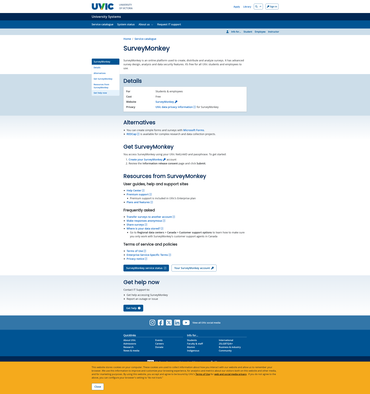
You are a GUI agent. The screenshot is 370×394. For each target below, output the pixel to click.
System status (126, 24)
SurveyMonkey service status (144, 268)
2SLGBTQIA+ (226, 343)
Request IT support (169, 24)
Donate (159, 347)
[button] (258, 6)
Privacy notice (135, 258)
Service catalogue (102, 24)
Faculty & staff (195, 343)
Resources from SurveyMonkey (101, 86)
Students (192, 340)
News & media (131, 350)
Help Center (134, 190)
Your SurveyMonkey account (192, 268)
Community (225, 350)
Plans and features (138, 202)
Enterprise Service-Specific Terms (147, 255)
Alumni (191, 347)
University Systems (106, 16)
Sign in (273, 6)
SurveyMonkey (102, 61)
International (226, 340)
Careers (159, 343)
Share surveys (135, 224)
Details (97, 67)
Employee (260, 31)
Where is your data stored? (143, 228)
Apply (237, 6)
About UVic (129, 340)
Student (248, 31)
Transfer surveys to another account (149, 216)
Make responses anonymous (144, 220)
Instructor (273, 31)
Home (127, 39)
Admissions (129, 343)
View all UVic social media (206, 322)
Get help (131, 308)
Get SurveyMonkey (103, 78)
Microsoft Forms (193, 130)
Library (247, 6)
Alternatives (100, 73)
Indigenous (193, 350)
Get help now (100, 92)
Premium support (138, 194)
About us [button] (144, 24)
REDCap (131, 134)
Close (97, 386)
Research (128, 347)
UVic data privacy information (174, 107)
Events (159, 340)
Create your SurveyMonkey (145, 159)
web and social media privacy (230, 374)
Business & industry (230, 347)
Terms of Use (135, 251)
